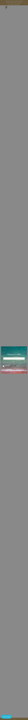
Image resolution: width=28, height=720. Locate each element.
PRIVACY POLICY (8, 366)
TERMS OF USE (13, 365)
